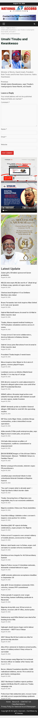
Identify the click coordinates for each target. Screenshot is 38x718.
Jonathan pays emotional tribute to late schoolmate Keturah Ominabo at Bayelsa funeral (16, 478)
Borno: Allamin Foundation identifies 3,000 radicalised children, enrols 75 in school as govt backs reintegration (17, 671)
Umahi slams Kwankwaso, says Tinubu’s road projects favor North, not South (17, 84)
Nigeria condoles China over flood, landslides (18, 508)
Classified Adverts (18, 704)
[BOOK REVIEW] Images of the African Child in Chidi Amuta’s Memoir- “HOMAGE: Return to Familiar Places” (18, 456)
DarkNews (31, 711)
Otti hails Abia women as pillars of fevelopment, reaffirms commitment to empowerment (16, 443)
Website (4, 144)
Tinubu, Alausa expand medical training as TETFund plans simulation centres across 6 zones (17, 325)
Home (8, 702)
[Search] (34, 24)
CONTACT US (26, 702)
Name (4, 129)
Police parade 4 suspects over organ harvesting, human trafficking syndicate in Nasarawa (17, 597)
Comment (5, 102)
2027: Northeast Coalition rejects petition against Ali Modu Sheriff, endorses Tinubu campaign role (17, 684)
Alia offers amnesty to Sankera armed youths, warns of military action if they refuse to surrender (18, 649)
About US (15, 702)
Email (3, 137)
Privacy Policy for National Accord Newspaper (18, 706)
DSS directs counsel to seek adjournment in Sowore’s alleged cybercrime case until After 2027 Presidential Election (18, 384)
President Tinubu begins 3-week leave (16, 355)
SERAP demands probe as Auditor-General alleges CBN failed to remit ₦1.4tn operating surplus (18, 409)
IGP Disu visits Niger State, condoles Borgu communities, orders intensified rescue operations (17, 421)
